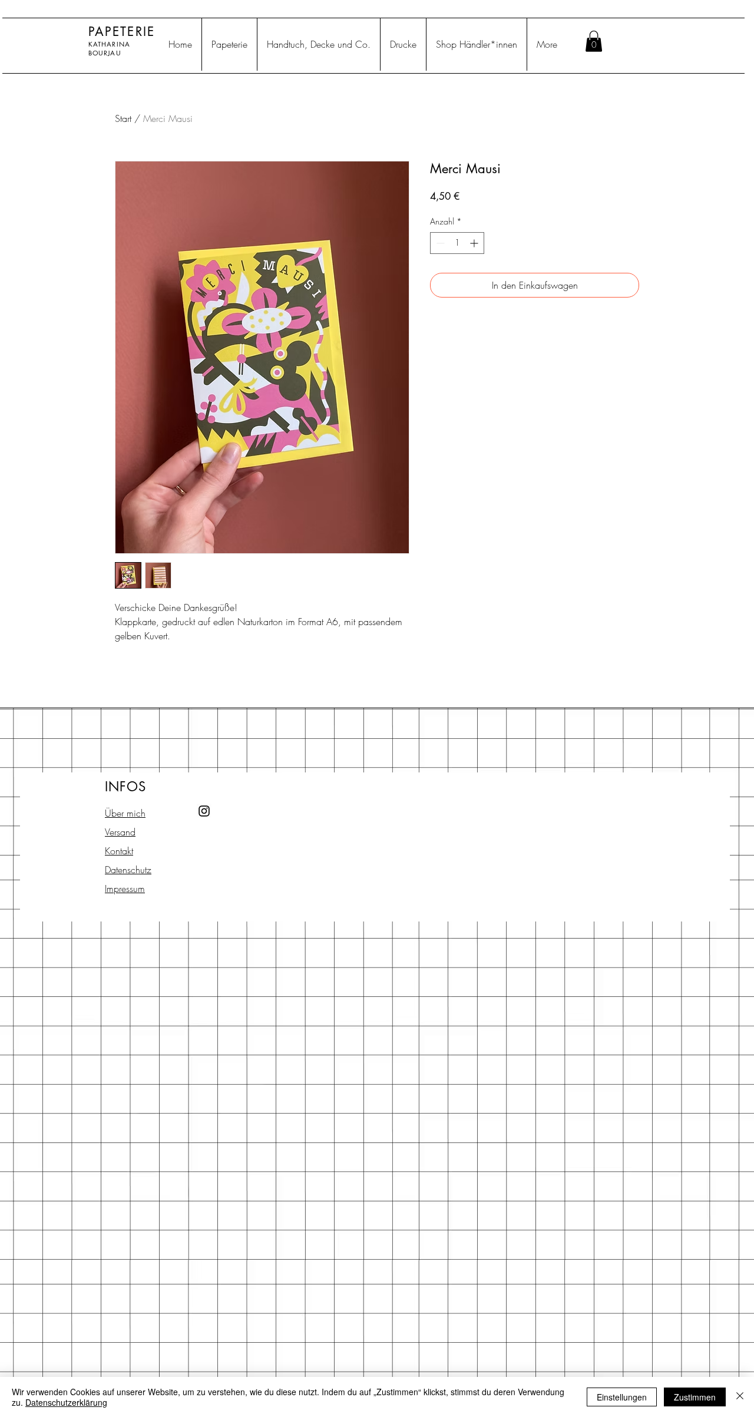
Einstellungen (622, 1397)
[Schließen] (740, 1397)
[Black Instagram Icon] (204, 811)
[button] (594, 41)
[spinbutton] (457, 243)
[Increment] (475, 243)
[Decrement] (439, 243)
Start (123, 118)
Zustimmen (695, 1397)
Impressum (125, 888)
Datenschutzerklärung (66, 1402)
